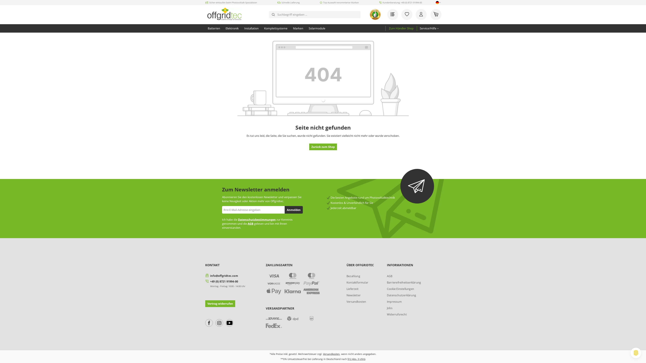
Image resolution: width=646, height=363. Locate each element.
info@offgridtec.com (224, 276)
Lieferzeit (352, 289)
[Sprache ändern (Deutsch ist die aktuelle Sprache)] (437, 3)
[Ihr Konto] (421, 14)
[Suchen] (273, 14)
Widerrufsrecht (397, 314)
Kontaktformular (357, 282)
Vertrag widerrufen (220, 304)
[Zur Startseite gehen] (224, 14)
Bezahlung (353, 276)
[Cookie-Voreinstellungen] (636, 353)
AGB (250, 224)
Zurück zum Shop (323, 147)
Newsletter (354, 295)
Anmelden (294, 210)
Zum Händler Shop (401, 28)
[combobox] (317, 14)
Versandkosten (356, 302)
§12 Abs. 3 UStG (356, 359)
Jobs (389, 308)
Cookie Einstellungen (400, 289)
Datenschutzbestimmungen (257, 219)
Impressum (394, 302)
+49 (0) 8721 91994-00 (224, 281)
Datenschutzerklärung (401, 295)
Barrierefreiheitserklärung (404, 282)
